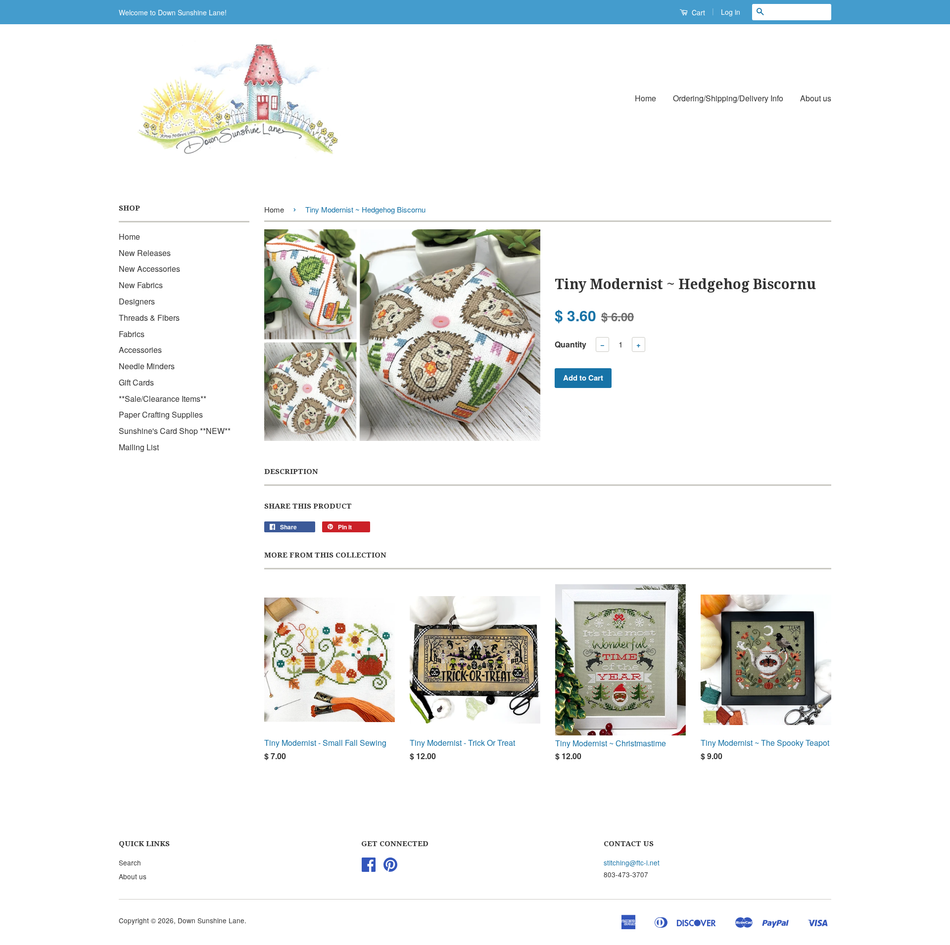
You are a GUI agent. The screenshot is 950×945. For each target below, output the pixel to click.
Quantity (570, 344)
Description (291, 471)
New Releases (145, 252)
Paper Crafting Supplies (161, 414)
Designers (137, 301)
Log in (730, 12)
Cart (697, 12)
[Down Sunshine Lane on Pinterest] (390, 867)
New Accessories (149, 268)
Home (645, 98)
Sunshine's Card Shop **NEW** (175, 430)
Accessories (140, 349)
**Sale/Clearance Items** (162, 398)
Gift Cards (136, 382)
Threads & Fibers (149, 317)
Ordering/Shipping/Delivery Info (728, 98)
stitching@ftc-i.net (632, 862)
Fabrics (131, 334)
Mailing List (139, 447)
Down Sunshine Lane (211, 920)
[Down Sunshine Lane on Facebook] (368, 867)
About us (815, 98)
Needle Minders (147, 366)
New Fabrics (141, 285)
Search (130, 862)
